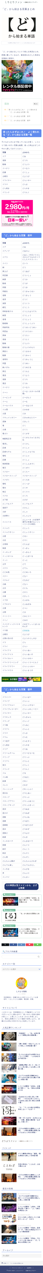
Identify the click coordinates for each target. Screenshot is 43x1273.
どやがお (26, 630)
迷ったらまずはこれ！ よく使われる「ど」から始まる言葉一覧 (23, 111)
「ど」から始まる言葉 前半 (19, 116)
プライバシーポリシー (17, 1267)
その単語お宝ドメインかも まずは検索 (21, 886)
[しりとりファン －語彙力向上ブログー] (21, 2)
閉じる (35, 103)
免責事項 (29, 1267)
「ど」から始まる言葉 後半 (19, 120)
